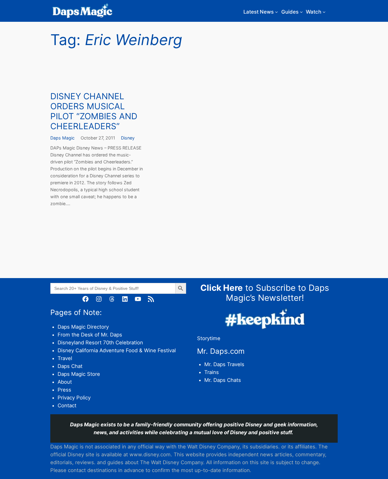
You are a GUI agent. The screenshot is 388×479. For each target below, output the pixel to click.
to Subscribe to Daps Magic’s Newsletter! (264, 293)
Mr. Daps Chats (222, 380)
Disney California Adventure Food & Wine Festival (117, 350)
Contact (67, 405)
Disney (128, 137)
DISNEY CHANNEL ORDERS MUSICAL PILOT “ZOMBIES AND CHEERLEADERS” (93, 111)
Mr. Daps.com (221, 351)
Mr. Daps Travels (224, 364)
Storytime (208, 338)
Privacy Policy (74, 398)
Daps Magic (62, 137)
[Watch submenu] (324, 11)
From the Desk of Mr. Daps (90, 335)
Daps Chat (70, 366)
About (65, 382)
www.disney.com (150, 454)
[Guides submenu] (301, 11)
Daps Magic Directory (83, 327)
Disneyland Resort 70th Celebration (100, 343)
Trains (211, 372)
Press (64, 390)
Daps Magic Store (79, 374)
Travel (65, 358)
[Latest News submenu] (276, 11)
